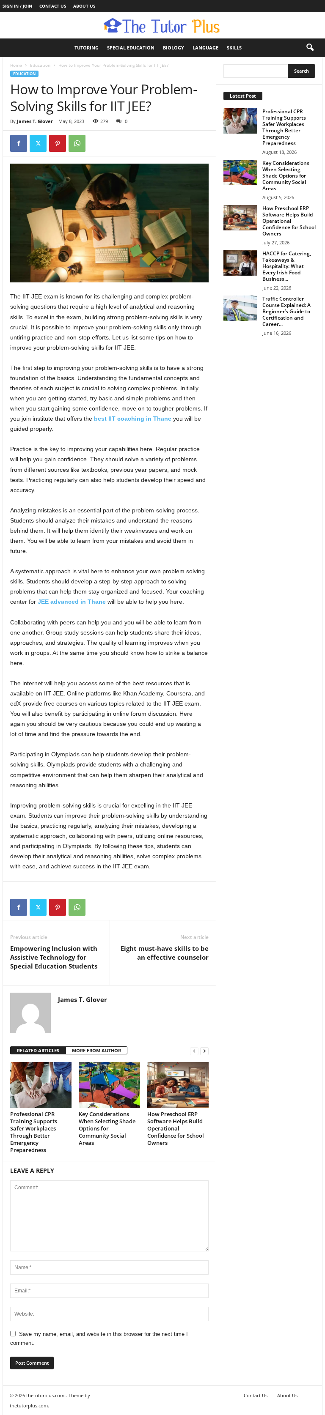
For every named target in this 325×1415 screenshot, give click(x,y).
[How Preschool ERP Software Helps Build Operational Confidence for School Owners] (178, 1085)
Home (16, 65)
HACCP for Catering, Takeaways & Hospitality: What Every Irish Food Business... (286, 266)
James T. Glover (35, 121)
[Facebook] (18, 143)
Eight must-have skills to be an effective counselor (165, 952)
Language (205, 47)
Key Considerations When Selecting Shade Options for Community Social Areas (107, 1128)
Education (40, 65)
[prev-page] (194, 1050)
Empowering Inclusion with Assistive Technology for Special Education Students (53, 957)
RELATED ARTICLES (38, 1050)
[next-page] (204, 1050)
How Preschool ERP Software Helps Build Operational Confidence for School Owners (175, 1128)
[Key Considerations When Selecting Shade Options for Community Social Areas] (109, 1085)
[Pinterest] (57, 143)
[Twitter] (38, 143)
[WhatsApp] (77, 143)
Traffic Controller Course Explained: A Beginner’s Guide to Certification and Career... (286, 311)
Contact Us (52, 6)
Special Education (130, 47)
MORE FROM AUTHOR (96, 1050)
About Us (84, 6)
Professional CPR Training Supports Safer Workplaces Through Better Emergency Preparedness (33, 1132)
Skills (234, 47)
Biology (173, 47)
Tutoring (86, 47)
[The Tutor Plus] (162, 25)
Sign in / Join (17, 6)
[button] (309, 47)
